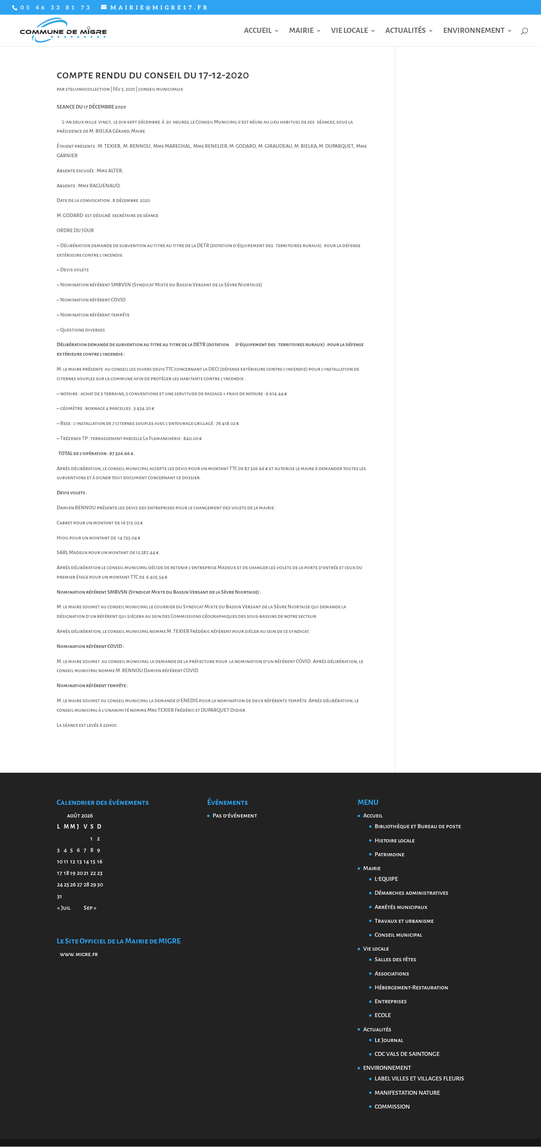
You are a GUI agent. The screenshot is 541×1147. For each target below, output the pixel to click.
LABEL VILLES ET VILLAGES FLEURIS (419, 1078)
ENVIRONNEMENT (474, 31)
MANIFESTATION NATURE (407, 1093)
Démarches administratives (411, 893)
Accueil (258, 31)
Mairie (301, 31)
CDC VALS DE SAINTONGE (407, 1054)
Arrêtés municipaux (401, 907)
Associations (392, 973)
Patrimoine (389, 854)
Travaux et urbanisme (404, 921)
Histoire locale (395, 840)
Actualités (405, 31)
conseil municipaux (160, 89)
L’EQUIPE (386, 879)
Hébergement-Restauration (411, 987)
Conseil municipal (398, 935)
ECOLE (383, 1015)
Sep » (90, 908)
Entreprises (391, 1001)
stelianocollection (87, 89)
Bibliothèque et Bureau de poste (418, 826)
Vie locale (349, 31)
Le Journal (389, 1040)
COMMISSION (392, 1106)
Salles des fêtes (395, 959)
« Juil (63, 908)
